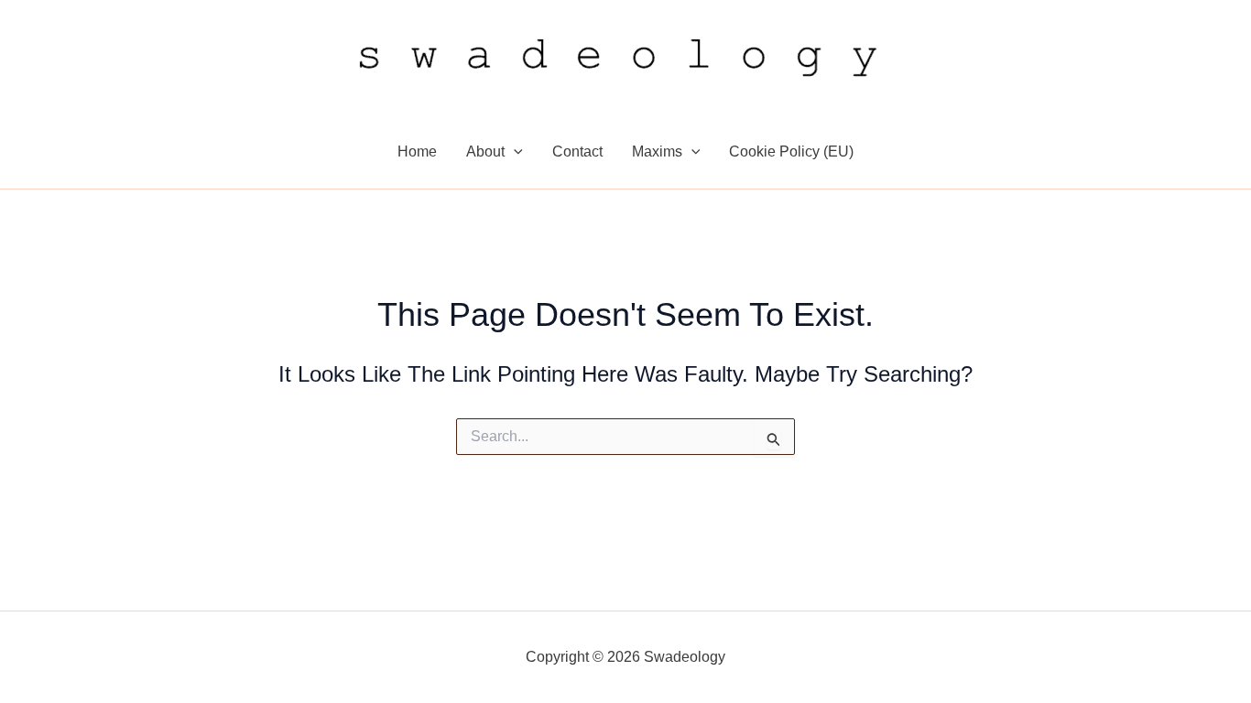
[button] (514, 152)
